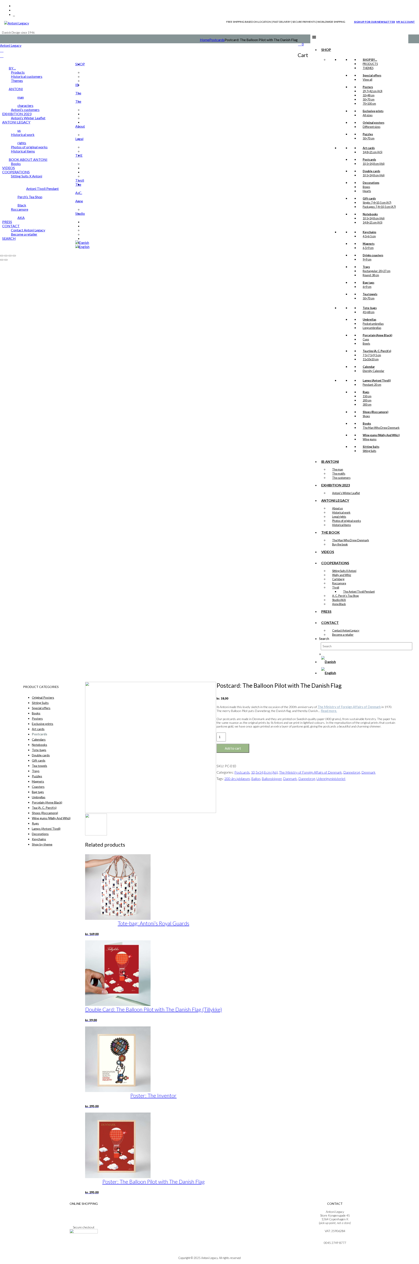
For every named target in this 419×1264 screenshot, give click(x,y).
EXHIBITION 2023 (335, 485)
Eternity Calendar (373, 371)
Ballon (255, 778)
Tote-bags (39, 750)
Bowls (366, 343)
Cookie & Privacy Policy (83, 1219)
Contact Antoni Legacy (345, 630)
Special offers (41, 708)
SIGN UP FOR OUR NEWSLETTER (374, 21)
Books (36, 713)
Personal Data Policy (83, 1215)
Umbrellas (38, 797)
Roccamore (339, 583)
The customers (341, 477)
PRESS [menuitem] (7, 222)
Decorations (40, 834)
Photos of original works (346, 521)
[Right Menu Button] (1, 50)
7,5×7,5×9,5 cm (372, 355)
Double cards (41, 755)
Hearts (367, 191)
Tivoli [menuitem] (79, 180)
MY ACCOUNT (405, 21)
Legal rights (339, 516)
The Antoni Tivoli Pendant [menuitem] (53, 186)
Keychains (39, 839)
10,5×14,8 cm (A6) (374, 163)
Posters (37, 718)
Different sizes (371, 126)
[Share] (10, 255)
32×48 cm (368, 95)
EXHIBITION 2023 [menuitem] (16, 114)
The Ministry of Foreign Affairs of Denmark (349, 707)
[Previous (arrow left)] (1, 259)
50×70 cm (368, 99)
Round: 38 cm (371, 275)
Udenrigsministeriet (330, 778)
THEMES (368, 68)
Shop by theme (42, 844)
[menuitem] (82, 242)
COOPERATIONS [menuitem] (16, 172)
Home (204, 40)
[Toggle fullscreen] (6, 255)
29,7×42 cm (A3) (372, 91)
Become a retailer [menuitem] (24, 234)
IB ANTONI (330, 461)
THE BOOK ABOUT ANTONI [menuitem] (45, 157)
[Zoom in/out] (1, 255)
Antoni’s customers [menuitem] (25, 110)
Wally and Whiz (341, 575)
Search (324, 638)
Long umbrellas (372, 328)
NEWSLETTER (83, 1244)
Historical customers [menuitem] (26, 76)
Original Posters (43, 697)
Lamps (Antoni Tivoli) (46, 828)
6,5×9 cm (368, 248)
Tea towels (39, 765)
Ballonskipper (272, 778)
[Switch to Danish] (328, 662)
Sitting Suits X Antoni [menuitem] (26, 176)
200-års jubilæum (237, 778)
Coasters (38, 786)
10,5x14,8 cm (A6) (264, 772)
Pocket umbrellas (373, 323)
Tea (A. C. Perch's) (44, 807)
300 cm (367, 404)
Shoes (366, 416)
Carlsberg (338, 579)
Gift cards (38, 760)
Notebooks (39, 745)
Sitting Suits (369, 451)
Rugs (35, 823)
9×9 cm (367, 259)
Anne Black (339, 604)
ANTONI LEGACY (335, 500)
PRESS (326, 611)
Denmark (368, 772)
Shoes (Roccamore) (45, 813)
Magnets (38, 781)
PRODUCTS (370, 64)
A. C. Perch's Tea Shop (345, 595)
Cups (366, 339)
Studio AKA (339, 600)
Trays (35, 771)
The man (337, 469)
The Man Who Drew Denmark (381, 427)
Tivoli (335, 587)
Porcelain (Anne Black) (47, 802)
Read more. (329, 711)
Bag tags (38, 792)
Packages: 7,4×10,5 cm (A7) (379, 206)
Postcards (217, 40)
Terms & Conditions (83, 1212)
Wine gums (369, 439)
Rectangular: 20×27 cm (376, 271)
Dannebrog (351, 772)
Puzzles (37, 776)
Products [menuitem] (18, 72)
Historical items (341, 525)
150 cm (367, 396)
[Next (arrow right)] (6, 259)
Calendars (39, 739)
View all (367, 79)
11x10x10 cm (371, 359)
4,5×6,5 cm (369, 236)
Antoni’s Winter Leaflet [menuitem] (28, 118)
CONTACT (330, 622)
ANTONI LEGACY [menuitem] (16, 122)
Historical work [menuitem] (22, 134)
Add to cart (233, 748)
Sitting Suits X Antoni (344, 571)
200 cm (367, 400)
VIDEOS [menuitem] (8, 168)
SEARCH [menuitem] (9, 238)
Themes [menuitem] (17, 80)
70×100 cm (369, 103)
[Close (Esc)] (14, 255)
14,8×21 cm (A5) (372, 152)
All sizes (368, 115)
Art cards (38, 729)
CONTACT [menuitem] (11, 226)
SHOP (326, 49)
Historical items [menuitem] (23, 151)
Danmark (290, 778)
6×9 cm (367, 286)
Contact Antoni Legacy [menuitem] (28, 230)
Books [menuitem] (16, 163)
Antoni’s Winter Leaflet (346, 493)
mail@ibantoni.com (335, 1239)
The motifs (338, 473)
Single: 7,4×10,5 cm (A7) (377, 202)
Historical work (341, 512)
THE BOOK (330, 532)
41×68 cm (368, 312)
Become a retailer (343, 634)
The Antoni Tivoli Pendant (359, 591)
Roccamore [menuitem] (19, 209)
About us (337, 508)
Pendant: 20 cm (372, 384)
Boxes (366, 187)
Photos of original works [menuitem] (29, 147)
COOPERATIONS (335, 563)
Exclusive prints (42, 724)
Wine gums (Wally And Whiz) (51, 818)
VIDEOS (327, 552)
